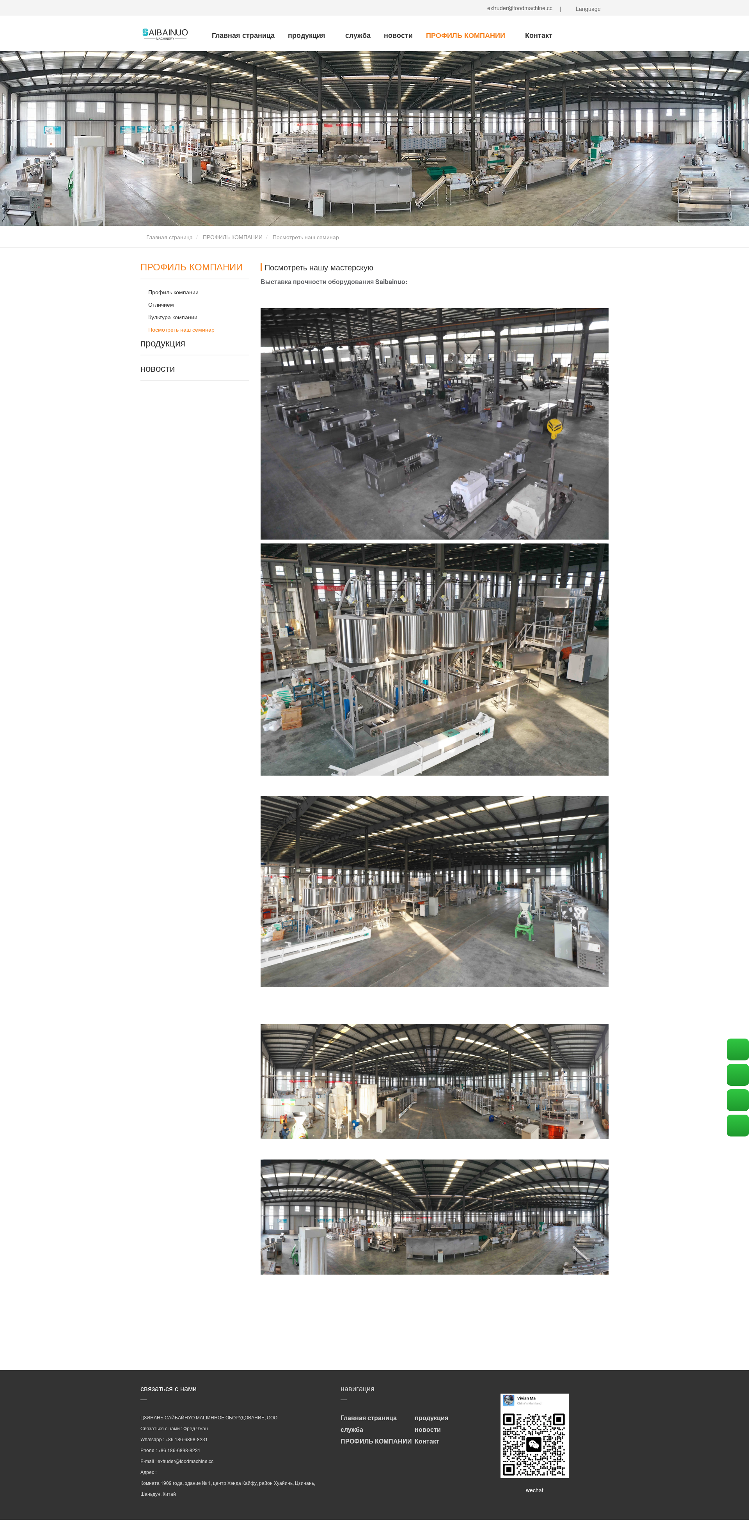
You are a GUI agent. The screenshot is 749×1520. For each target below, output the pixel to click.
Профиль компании (173, 292)
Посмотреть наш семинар (181, 329)
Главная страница (243, 35)
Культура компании (172, 317)
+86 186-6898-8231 (186, 1439)
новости (398, 35)
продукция (307, 35)
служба (358, 35)
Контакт (538, 35)
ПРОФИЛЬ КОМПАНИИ (466, 35)
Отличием (161, 304)
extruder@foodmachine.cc (518, 8)
